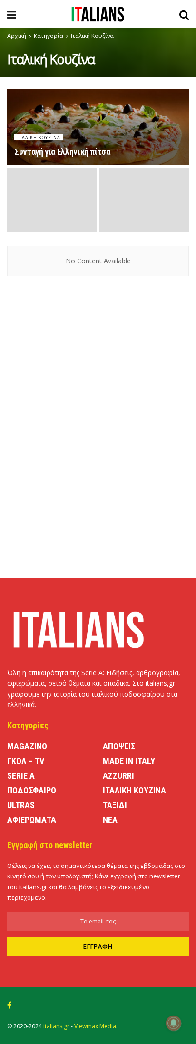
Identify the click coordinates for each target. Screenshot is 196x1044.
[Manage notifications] (173, 1023)
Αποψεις (119, 746)
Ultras (21, 805)
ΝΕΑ (110, 820)
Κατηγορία (48, 36)
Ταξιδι (115, 805)
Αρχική (16, 36)
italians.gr (56, 1026)
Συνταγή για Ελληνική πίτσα (62, 152)
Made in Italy (129, 761)
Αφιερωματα (31, 820)
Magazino (27, 746)
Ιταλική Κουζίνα (92, 36)
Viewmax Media (95, 1026)
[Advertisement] (98, 487)
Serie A (21, 776)
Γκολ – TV (25, 761)
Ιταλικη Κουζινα (38, 137)
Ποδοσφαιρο (31, 790)
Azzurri (118, 776)
